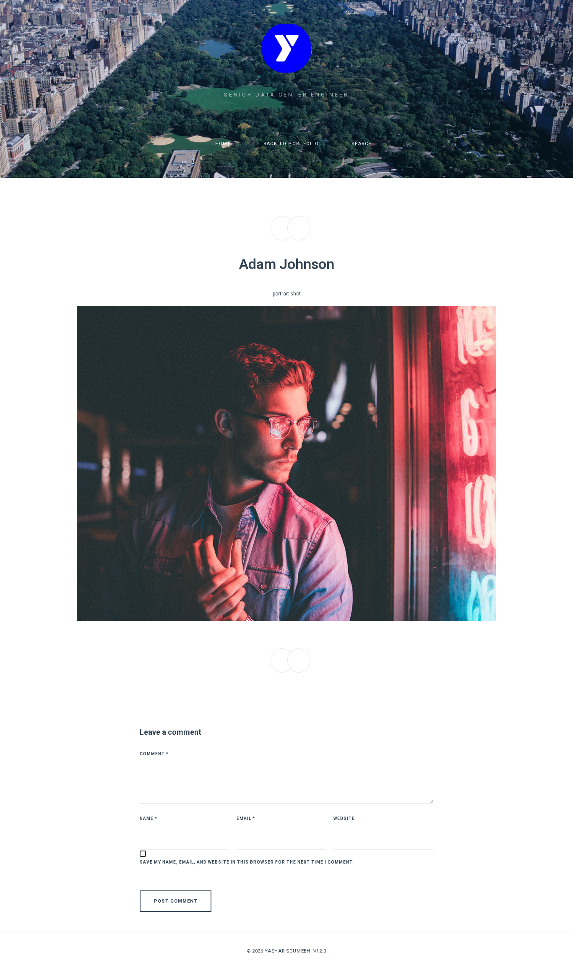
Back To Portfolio (290, 143)
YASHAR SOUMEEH (287, 951)
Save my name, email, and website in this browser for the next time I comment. (247, 862)
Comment (154, 754)
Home (222, 143)
